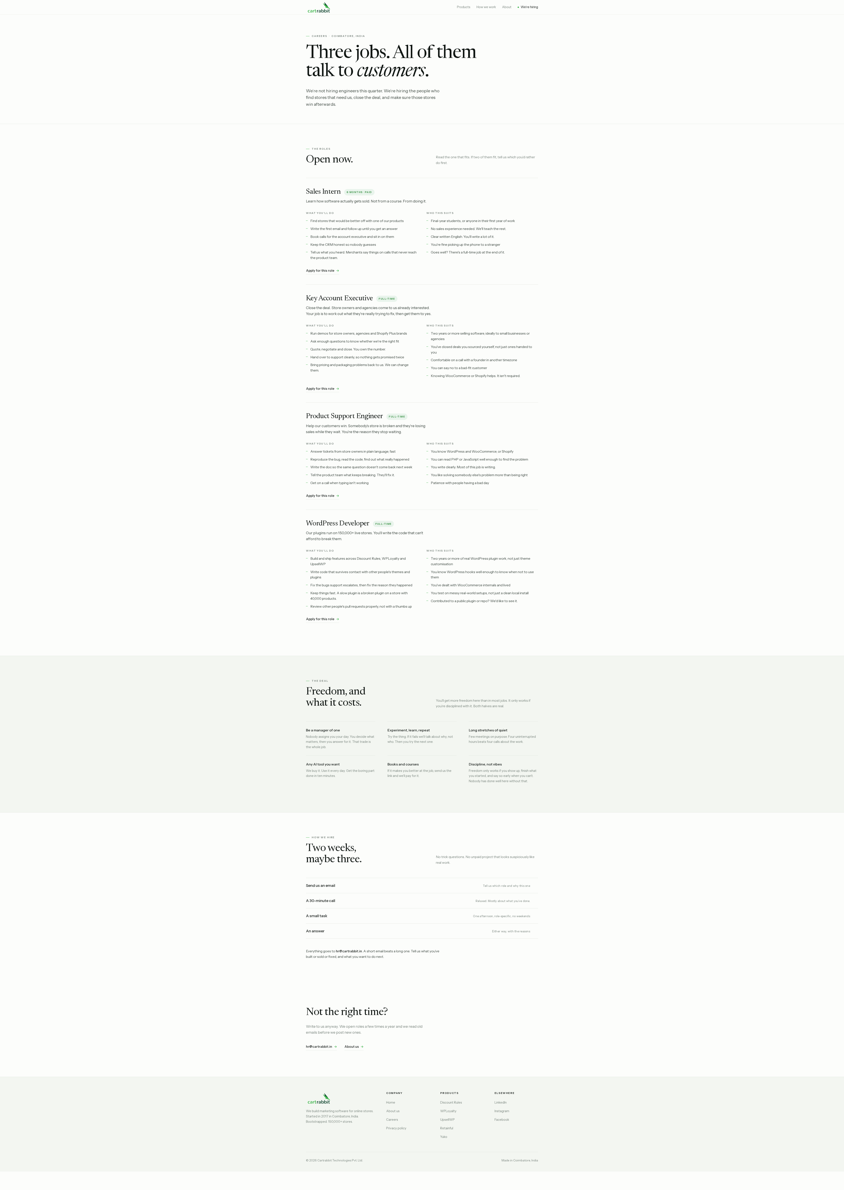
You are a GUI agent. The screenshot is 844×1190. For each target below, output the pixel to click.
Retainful (446, 1128)
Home (390, 1102)
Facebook (502, 1120)
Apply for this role (322, 270)
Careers (392, 1120)
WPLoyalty (448, 1111)
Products (463, 7)
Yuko (443, 1137)
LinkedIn (501, 1102)
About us (354, 1046)
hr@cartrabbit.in (321, 1046)
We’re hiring (529, 7)
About (506, 7)
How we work (486, 7)
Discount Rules (451, 1102)
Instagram (502, 1111)
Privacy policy (396, 1128)
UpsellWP (447, 1120)
